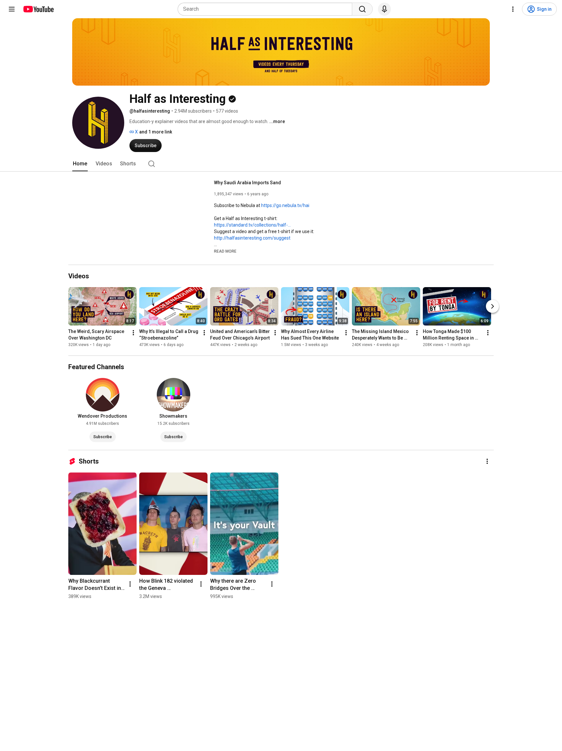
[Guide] (12, 9)
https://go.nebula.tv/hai (285, 205)
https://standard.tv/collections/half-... (252, 225)
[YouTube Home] (38, 9)
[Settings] (513, 9)
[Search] (362, 9)
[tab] (80, 164)
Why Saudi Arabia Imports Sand (247, 182)
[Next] (492, 306)
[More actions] (133, 332)
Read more (225, 251)
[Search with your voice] (384, 9)
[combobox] (267, 9)
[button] (225, 251)
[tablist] (281, 164)
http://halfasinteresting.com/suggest (252, 238)
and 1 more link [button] (155, 131)
